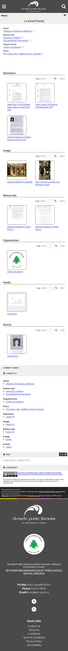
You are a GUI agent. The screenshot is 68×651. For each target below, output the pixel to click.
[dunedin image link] (34, 544)
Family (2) (10, 424)
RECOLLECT (5, 496)
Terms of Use (16, 490)
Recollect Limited (34, 496)
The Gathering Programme (18, 394)
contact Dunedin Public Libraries (50, 492)
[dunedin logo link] (34, 514)
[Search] (55, 79)
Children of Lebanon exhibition (20, 383)
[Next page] (51, 79)
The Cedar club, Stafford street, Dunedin (25, 409)
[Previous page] (47, 79)
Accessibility (34, 645)
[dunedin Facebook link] (34, 601)
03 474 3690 (38, 588)
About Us (34, 629)
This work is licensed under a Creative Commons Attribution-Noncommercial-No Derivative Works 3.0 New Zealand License (40, 473)
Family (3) (10, 416)
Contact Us (34, 626)
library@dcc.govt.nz (37, 592)
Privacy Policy (6, 490)
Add (62, 454)
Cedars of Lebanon (15, 401)
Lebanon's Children (15, 391)
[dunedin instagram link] (34, 609)
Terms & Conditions (34, 637)
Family (9, 439)
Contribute (34, 633)
